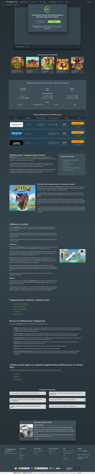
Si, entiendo (54, 21)
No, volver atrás (41, 21)
